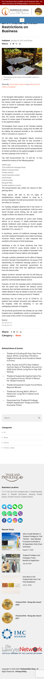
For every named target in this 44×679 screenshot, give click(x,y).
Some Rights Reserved (18, 84)
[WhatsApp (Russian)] (15, 513)
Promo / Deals (9, 448)
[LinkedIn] (20, 520)
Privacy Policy (21, 672)
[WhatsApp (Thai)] (9, 513)
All (5, 432)
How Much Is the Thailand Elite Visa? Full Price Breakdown (31, 579)
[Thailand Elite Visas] (22, 11)
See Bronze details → (35, 3)
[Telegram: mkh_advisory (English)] (4, 506)
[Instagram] (15, 520)
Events (6, 443)
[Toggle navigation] (22, 20)
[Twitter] (9, 520)
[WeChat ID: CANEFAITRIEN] (15, 506)
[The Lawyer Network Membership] (22, 649)
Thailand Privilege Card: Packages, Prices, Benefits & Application (31, 557)
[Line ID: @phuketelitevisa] (20, 506)
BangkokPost (7, 323)
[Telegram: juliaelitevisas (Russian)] (9, 506)
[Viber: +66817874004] (20, 513)
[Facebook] (4, 520)
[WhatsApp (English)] (4, 513)
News (18, 335)
